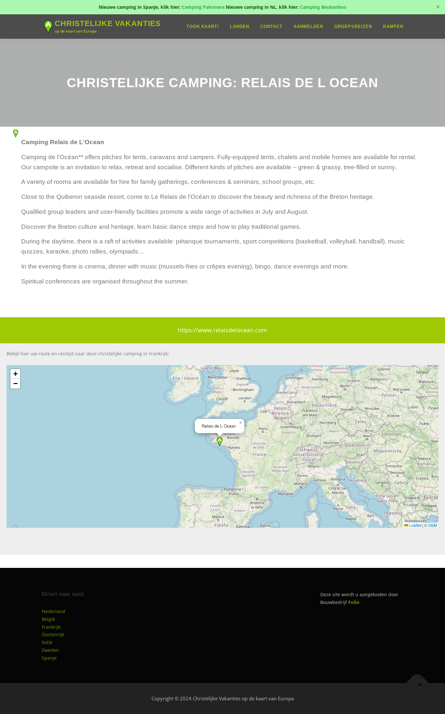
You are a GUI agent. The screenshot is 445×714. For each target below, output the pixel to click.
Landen (239, 26)
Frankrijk (51, 627)
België (48, 619)
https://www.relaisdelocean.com (222, 330)
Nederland (53, 611)
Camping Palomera (203, 7)
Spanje (49, 658)
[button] (220, 441)
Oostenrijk (53, 634)
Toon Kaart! (202, 26)
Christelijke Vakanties (108, 24)
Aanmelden (308, 26)
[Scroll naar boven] (417, 682)
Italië (47, 642)
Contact (271, 26)
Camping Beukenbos (323, 7)
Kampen (393, 26)
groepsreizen (353, 26)
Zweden (50, 650)
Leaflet (414, 525)
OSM (432, 525)
